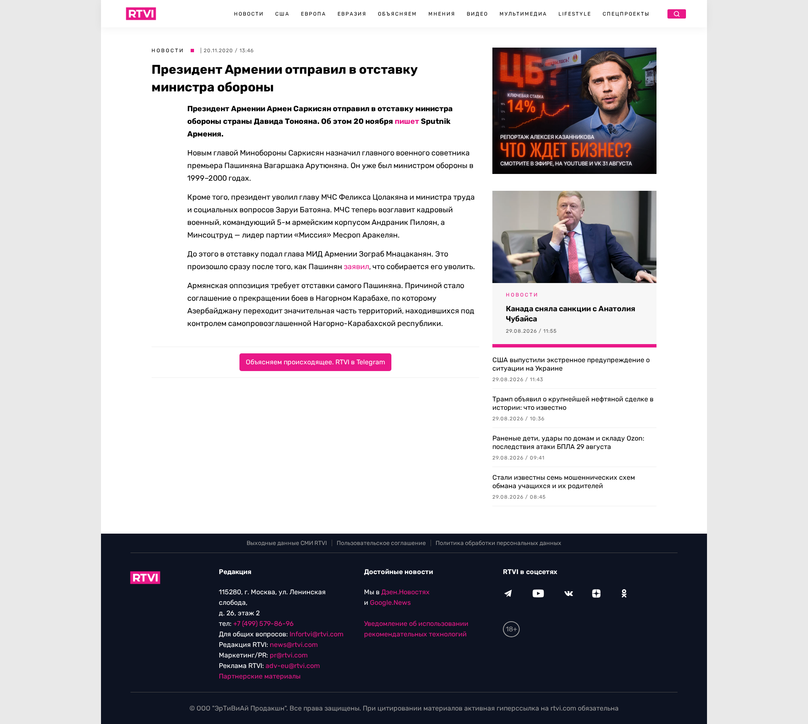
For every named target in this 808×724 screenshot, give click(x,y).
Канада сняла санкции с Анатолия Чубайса (570, 313)
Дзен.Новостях (405, 592)
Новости (249, 14)
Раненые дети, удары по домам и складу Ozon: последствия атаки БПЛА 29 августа (568, 442)
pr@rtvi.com (289, 655)
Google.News (390, 602)
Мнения (441, 14)
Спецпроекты (626, 14)
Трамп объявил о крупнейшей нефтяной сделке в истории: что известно (573, 403)
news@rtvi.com (294, 645)
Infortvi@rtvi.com (316, 634)
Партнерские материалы (259, 676)
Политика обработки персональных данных (498, 543)
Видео (477, 14)
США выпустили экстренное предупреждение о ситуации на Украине (571, 364)
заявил (356, 266)
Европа (313, 14)
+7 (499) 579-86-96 (263, 624)
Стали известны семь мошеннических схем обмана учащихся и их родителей (563, 481)
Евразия (352, 14)
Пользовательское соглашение (381, 543)
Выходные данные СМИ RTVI (287, 543)
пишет (407, 121)
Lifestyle (574, 14)
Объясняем (397, 14)
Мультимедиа (523, 14)
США (282, 14)
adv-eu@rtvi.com (293, 666)
